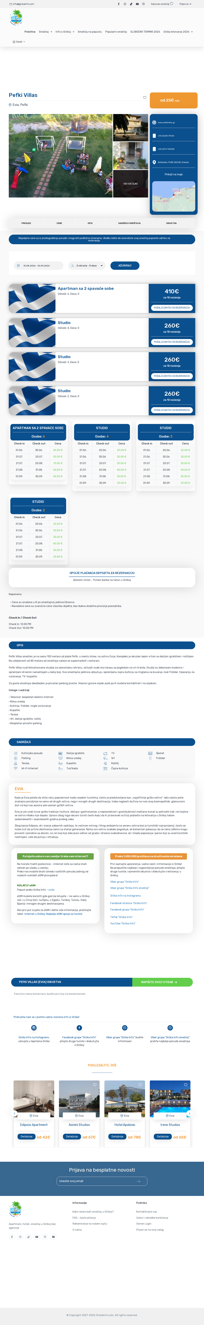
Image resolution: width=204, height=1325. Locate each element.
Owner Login (143, 1223)
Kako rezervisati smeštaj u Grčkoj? (93, 1211)
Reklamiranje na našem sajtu (90, 1223)
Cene (59, 223)
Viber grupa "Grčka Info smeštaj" (129, 888)
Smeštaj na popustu (90, 31)
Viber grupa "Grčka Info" (124, 881)
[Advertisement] (102, 955)
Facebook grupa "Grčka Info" (127, 909)
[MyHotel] (16, 17)
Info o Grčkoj (63, 31)
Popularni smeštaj (116, 31)
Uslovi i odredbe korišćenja (152, 1217)
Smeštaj (44, 31)
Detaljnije (26, 1136)
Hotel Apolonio (124, 1125)
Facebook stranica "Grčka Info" (128, 903)
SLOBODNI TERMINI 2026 (145, 31)
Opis (90, 223)
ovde (51, 889)
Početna (30, 31)
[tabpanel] (34, 1098)
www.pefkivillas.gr (166, 122)
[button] (19, 42)
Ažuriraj (124, 265)
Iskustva (171, 223)
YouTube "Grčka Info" (122, 923)
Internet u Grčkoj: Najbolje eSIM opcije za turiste (53, 913)
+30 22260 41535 (166, 136)
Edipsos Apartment (34, 1125)
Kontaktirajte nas (146, 1211)
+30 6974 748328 (166, 149)
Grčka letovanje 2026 (176, 31)
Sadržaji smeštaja (129, 223)
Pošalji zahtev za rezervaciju (172, 307)
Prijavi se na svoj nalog (150, 1229)
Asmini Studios (79, 1125)
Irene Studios (170, 1125)
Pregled (26, 223)
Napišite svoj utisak (157, 982)
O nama (77, 1229)
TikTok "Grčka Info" (121, 917)
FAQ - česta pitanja (84, 1217)
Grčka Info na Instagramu (125, 895)
